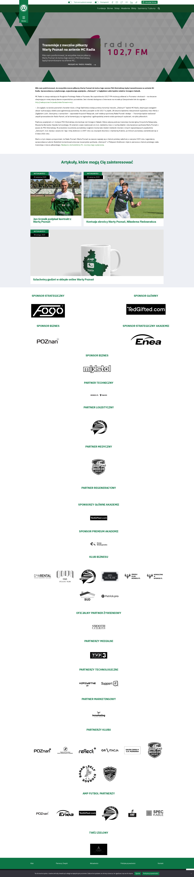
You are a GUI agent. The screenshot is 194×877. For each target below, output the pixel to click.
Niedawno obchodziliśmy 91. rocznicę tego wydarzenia (82, 145)
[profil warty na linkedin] (131, 2)
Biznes (110, 8)
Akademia (125, 8)
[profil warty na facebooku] (112, 2)
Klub (32, 863)
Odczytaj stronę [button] (150, 2)
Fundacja (101, 8)
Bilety (133, 8)
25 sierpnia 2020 (40, 177)
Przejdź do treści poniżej (80, 64)
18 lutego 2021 (39, 235)
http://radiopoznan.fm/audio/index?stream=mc (53, 102)
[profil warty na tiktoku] (136, 2)
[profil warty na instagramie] (117, 2)
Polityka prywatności (128, 863)
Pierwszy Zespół (62, 863)
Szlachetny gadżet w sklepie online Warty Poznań (63, 279)
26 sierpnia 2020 (93, 177)
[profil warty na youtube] (127, 2)
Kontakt (160, 863)
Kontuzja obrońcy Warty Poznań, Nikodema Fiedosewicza (121, 221)
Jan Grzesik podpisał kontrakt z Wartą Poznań (52, 220)
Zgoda (137, 873)
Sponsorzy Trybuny (146, 8)
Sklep (117, 8)
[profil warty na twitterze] (122, 2)
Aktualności (94, 863)
